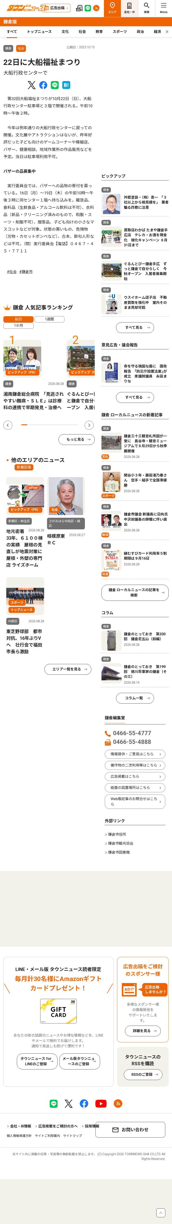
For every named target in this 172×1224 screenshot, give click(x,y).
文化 (65, 32)
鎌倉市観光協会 (120, 843)
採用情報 (92, 1126)
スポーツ (120, 32)
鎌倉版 (10, 21)
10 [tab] (76, 424)
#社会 (12, 272)
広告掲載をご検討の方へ (58, 1126)
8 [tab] (64, 424)
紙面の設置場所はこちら (130, 788)
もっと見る (75, 439)
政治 (140, 32)
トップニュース (39, 32)
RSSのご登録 (142, 1074)
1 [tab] (24, 424)
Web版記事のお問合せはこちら (134, 801)
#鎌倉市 (25, 272)
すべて (12, 32)
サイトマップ (72, 1136)
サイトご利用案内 (47, 1136)
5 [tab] (47, 424)
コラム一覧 (134, 698)
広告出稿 (57, 8)
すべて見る (134, 327)
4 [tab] (41, 424)
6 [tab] (53, 424)
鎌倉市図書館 (119, 852)
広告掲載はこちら (125, 776)
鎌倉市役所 (117, 834)
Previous (7, 425)
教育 (99, 32)
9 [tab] (70, 424)
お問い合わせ (135, 1129)
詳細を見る (142, 1031)
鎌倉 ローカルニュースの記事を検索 (134, 592)
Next (89, 425)
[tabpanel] (33, 375)
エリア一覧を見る (66, 669)
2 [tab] (30, 424)
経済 (157, 32)
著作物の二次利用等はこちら (134, 765)
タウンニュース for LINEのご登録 (36, 1061)
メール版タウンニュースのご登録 (78, 1061)
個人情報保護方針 (19, 1136)
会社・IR (129, 12)
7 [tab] (58, 424)
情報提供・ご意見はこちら (132, 754)
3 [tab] (36, 424)
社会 (82, 32)
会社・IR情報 (20, 1126)
